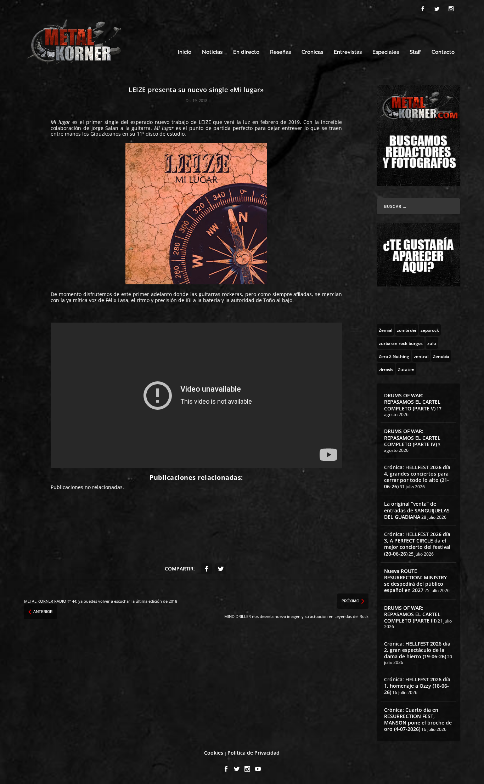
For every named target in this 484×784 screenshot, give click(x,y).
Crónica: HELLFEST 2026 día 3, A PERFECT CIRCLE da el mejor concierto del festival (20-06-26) (417, 544)
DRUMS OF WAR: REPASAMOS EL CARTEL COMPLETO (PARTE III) (412, 614)
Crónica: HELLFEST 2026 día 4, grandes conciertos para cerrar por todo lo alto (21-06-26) (417, 477)
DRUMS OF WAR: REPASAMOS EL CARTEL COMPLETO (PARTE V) (412, 401)
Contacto (443, 52)
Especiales (385, 52)
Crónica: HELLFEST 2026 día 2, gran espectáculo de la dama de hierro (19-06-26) (417, 650)
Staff (415, 52)
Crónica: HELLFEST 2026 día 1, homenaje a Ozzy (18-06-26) (417, 685)
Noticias (212, 52)
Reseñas (280, 52)
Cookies (213, 752)
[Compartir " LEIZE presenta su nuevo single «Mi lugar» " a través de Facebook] (206, 569)
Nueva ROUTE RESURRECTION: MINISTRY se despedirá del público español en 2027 (415, 581)
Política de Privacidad (253, 752)
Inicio (184, 52)
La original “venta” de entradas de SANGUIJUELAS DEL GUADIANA (417, 510)
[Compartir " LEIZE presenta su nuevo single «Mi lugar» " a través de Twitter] (221, 569)
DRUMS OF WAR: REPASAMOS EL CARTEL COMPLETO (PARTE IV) (412, 437)
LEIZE (205, 122)
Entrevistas (348, 52)
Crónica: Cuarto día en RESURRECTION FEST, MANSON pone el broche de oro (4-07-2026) (418, 719)
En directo (246, 52)
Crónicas (312, 52)
